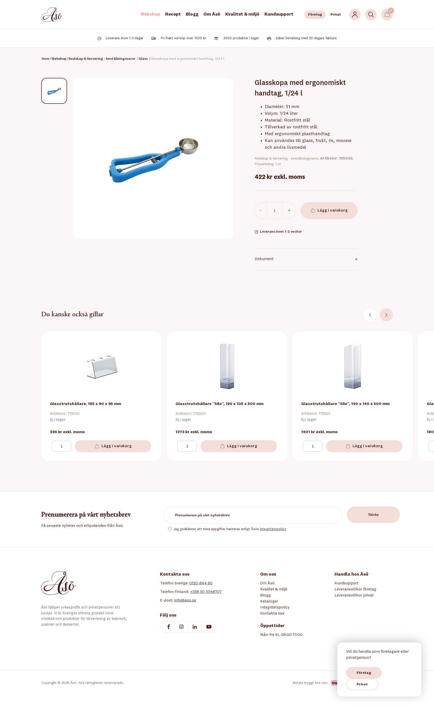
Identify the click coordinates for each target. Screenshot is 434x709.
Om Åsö (211, 14)
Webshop (150, 14)
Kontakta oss (272, 614)
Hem (45, 59)
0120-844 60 (200, 583)
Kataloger (269, 601)
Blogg (192, 14)
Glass (143, 59)
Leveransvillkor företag (355, 589)
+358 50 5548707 (206, 592)
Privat (336, 14)
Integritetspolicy (275, 607)
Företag (315, 14)
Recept (173, 14)
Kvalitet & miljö (242, 14)
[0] (387, 14)
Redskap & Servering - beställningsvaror (102, 59)
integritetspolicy (273, 529)
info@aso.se (185, 600)
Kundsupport (278, 14)
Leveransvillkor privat (354, 595)
